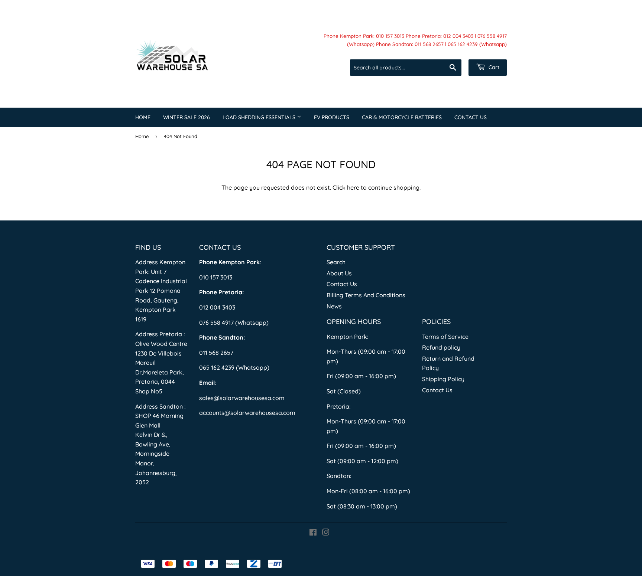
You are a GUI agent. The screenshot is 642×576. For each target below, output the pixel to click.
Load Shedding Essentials (260, 117)
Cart (493, 67)
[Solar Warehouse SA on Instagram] (326, 533)
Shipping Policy (443, 379)
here (353, 187)
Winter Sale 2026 (186, 117)
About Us (339, 273)
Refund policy (441, 347)
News (334, 306)
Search (336, 262)
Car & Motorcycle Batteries (402, 117)
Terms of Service (445, 336)
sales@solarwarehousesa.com (242, 398)
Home (142, 117)
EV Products (331, 117)
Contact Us (470, 117)
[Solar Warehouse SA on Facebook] (313, 533)
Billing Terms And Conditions (366, 295)
